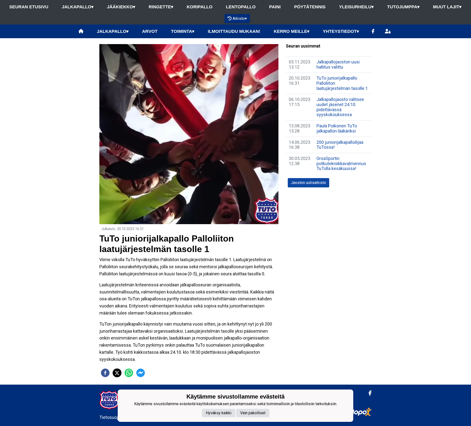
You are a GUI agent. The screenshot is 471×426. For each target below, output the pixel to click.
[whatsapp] (128, 372)
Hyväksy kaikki (218, 412)
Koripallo (199, 6)
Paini (275, 6)
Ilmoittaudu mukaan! (234, 31)
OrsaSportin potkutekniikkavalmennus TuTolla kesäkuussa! (341, 163)
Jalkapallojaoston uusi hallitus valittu (338, 64)
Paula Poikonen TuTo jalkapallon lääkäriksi (336, 128)
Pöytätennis (310, 6)
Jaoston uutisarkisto (308, 182)
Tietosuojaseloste (117, 417)
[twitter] (117, 372)
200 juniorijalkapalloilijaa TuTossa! (339, 145)
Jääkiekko (121, 6)
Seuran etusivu (28, 6)
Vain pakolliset (252, 412)
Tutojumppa (403, 6)
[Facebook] (373, 31)
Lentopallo (241, 6)
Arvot (149, 31)
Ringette (161, 6)
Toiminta (182, 31)
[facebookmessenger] (140, 372)
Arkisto (240, 18)
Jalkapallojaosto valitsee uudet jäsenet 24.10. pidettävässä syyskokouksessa (340, 107)
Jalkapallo (77, 6)
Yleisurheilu (356, 6)
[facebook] (105, 372)
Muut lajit (447, 6)
